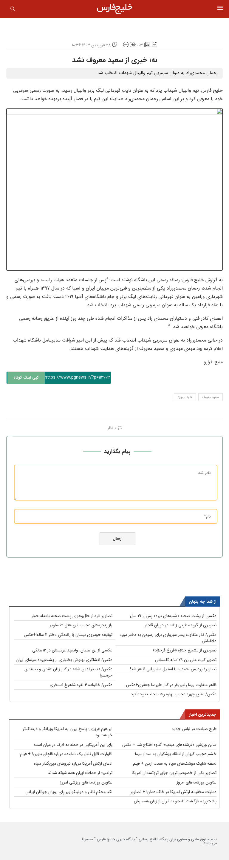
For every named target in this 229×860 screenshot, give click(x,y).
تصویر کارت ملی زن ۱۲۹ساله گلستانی (185, 660)
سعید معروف (210, 397)
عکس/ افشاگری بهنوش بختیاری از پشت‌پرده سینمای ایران (64, 660)
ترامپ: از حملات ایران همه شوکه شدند (80, 772)
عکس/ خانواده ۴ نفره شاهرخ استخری (81, 685)
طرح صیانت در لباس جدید (193, 729)
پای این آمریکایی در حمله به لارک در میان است (73, 744)
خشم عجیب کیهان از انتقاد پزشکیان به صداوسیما (175, 754)
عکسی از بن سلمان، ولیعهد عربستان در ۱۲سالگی (72, 650)
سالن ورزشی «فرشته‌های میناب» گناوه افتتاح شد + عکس (169, 744)
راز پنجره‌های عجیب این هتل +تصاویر (81, 625)
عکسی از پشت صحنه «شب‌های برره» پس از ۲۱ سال (173, 616)
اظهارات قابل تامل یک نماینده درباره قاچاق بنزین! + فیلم (66, 754)
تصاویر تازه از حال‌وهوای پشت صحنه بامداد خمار (71, 616)
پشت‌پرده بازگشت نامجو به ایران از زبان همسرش (175, 801)
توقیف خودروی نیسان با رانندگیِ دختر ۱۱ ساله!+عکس (68, 634)
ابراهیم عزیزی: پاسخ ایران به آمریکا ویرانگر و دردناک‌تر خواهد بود (67, 732)
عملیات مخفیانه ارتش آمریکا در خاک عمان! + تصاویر (173, 792)
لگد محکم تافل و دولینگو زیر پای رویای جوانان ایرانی (68, 792)
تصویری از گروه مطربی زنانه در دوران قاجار (180, 625)
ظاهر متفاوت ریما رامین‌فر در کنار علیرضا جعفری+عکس (171, 685)
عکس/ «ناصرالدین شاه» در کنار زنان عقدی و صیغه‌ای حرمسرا (68, 672)
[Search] (13, 10)
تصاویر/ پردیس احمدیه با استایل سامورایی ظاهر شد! (173, 669)
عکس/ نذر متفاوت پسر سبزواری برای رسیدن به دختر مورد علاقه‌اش (168, 637)
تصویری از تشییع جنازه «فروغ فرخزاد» (184, 650)
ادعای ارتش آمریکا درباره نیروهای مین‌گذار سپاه (73, 763)
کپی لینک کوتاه (26, 377)
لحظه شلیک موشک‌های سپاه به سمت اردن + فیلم (174, 763)
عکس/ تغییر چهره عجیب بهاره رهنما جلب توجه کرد (173, 694)
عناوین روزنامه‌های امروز (196, 782)
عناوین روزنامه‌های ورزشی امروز (86, 782)
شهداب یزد (185, 397)
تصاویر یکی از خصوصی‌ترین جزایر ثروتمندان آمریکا (174, 772)
